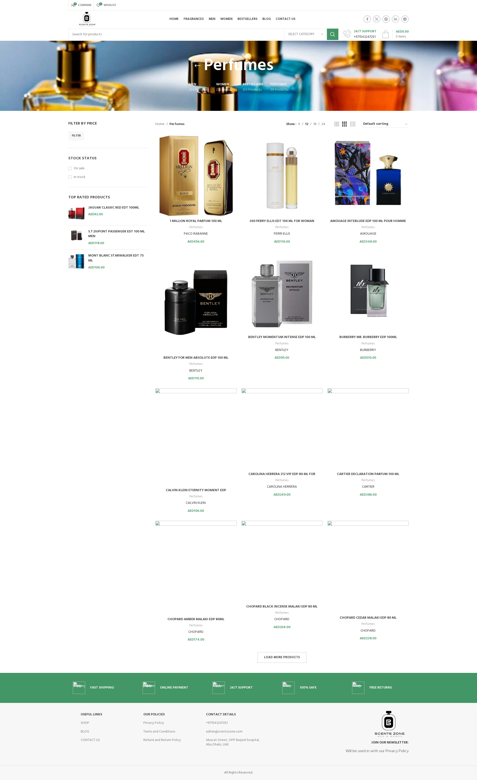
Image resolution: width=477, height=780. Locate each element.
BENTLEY (195, 371)
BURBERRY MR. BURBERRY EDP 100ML (368, 337)
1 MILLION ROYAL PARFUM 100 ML (196, 221)
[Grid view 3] (344, 124)
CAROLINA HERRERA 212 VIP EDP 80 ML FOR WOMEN (281, 476)
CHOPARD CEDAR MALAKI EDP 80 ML (368, 618)
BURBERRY (368, 350)
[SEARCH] (332, 34)
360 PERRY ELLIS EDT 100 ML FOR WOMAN (281, 221)
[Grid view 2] (336, 124)
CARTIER (368, 487)
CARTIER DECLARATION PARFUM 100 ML (368, 474)
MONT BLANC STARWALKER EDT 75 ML (116, 258)
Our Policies (154, 714)
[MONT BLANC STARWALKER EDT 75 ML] (76, 261)
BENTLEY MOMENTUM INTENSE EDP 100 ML (282, 337)
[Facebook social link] (367, 19)
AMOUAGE (368, 234)
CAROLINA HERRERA (282, 487)
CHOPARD (195, 632)
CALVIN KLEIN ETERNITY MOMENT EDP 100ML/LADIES (196, 492)
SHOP (85, 723)
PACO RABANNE (196, 234)
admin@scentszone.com (224, 732)
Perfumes (195, 227)
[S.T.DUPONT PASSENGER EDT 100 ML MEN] (76, 237)
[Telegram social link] (405, 19)
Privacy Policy (153, 723)
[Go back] (197, 66)
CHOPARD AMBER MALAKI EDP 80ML (195, 619)
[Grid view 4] (352, 124)
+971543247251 (217, 723)
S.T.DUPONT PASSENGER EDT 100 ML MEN (116, 234)
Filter (76, 135)
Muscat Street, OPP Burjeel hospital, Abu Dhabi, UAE (233, 742)
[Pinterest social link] (386, 19)
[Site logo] (87, 19)
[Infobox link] (360, 34)
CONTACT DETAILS (221, 714)
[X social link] (376, 19)
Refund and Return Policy (162, 740)
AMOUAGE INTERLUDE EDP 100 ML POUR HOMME (368, 221)
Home (160, 124)
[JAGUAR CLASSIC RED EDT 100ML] (76, 213)
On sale (79, 168)
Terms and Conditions (159, 732)
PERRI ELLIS (282, 234)
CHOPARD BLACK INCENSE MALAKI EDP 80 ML (282, 606)
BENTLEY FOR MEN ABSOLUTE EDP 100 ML (195, 358)
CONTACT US (90, 740)
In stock (79, 177)
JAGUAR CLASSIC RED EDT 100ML (113, 207)
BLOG (85, 732)
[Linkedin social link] (395, 19)
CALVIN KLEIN (196, 503)
